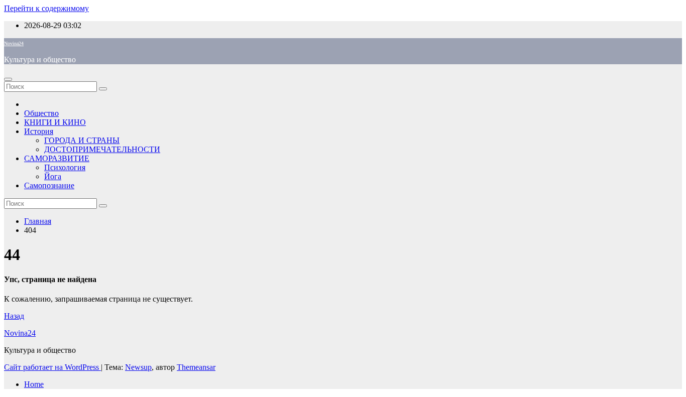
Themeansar (196, 367)
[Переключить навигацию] (8, 79)
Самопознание (49, 185)
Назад (14, 316)
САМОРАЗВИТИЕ (56, 158)
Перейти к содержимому (46, 8)
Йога (52, 176)
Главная (37, 221)
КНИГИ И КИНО (55, 122)
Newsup (138, 367)
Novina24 (14, 43)
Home (34, 384)
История (38, 131)
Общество (41, 113)
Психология (64, 167)
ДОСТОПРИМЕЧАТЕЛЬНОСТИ (102, 149)
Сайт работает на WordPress (52, 367)
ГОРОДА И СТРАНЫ (82, 140)
